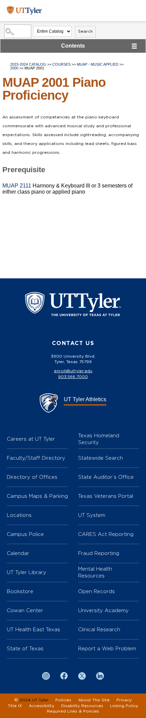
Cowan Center (25, 610)
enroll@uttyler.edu (73, 371)
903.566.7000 (73, 377)
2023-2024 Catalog (28, 64)
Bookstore (20, 591)
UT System (91, 515)
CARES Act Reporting (105, 534)
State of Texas (25, 648)
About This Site (94, 700)
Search (85, 31)
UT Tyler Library (26, 572)
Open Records (96, 591)
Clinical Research (99, 629)
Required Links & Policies (73, 711)
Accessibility (41, 706)
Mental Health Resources (95, 572)
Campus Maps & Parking (37, 496)
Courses (61, 64)
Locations (19, 515)
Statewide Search (100, 457)
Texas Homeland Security (98, 439)
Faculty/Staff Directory (36, 457)
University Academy (103, 610)
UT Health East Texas (33, 629)
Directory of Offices (32, 476)
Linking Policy (124, 706)
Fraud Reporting (98, 553)
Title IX (15, 706)
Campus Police (25, 534)
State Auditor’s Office (106, 476)
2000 (14, 68)
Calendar (18, 553)
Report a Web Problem (107, 648)
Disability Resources (82, 706)
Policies (63, 700)
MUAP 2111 (16, 186)
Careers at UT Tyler (31, 438)
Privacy (124, 700)
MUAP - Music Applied (97, 64)
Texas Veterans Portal (105, 496)
